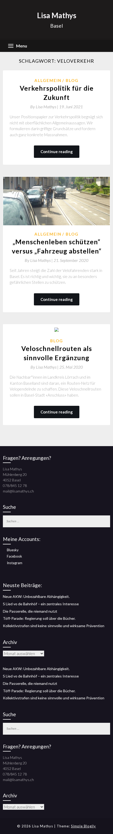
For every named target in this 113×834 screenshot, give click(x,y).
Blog (72, 80)
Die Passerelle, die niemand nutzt (30, 611)
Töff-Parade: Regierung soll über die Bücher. (39, 618)
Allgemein (47, 80)
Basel (56, 26)
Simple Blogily (83, 826)
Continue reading (56, 151)
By (44, 106)
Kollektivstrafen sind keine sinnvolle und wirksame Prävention (53, 625)
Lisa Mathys (56, 15)
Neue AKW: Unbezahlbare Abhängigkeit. (36, 596)
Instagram (14, 563)
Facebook (14, 556)
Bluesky (13, 550)
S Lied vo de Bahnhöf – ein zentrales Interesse (41, 604)
